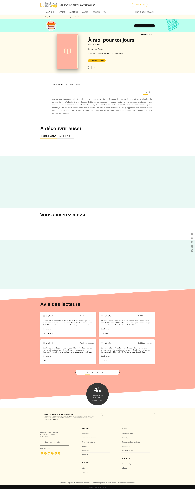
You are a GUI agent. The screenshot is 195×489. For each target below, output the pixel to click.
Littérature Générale (54, 17)
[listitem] (42, 453)
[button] (139, 5)
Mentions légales (66, 483)
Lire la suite (47, 329)
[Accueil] (48, 5)
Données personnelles (82, 483)
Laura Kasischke (94, 45)
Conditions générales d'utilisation (104, 483)
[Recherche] (152, 4)
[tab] (42, 12)
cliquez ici (55, 419)
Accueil (44, 17)
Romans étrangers (67, 17)
